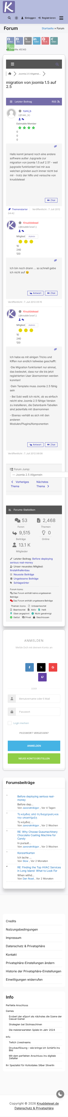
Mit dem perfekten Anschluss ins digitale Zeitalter (32, 1057)
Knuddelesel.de (48, 1103)
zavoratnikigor (31, 807)
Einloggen (30, 17)
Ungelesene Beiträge (26, 578)
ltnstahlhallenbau (20, 570)
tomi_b (27, 111)
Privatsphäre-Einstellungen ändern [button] (30, 963)
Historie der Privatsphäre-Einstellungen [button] (33, 971)
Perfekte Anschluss (17, 1005)
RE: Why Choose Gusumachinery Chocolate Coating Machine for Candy (37, 835)
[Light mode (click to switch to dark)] (16, 18)
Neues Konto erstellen (34, 758)
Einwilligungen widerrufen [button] (24, 979)
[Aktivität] (23, 119)
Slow (25, 860)
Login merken (21, 723)
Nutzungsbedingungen (22, 929)
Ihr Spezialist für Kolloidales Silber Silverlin (30, 1065)
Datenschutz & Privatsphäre (25, 946)
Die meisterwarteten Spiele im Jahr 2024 (32, 1029)
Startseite (48, 28)
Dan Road (28, 878)
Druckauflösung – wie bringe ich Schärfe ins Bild (34, 1049)
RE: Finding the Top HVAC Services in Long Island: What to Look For (39, 869)
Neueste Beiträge (24, 574)
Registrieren (49, 17)
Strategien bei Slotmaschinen (25, 1024)
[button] (9, 17)
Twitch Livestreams (20, 1042)
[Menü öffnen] (61, 18)
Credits (11, 921)
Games (10, 1011)
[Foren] (10, 73)
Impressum (13, 938)
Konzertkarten (26, 852)
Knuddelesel (30, 222)
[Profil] (19, 119)
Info (8, 1036)
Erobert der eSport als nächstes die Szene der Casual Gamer (35, 1017)
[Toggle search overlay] (9, 18)
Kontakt (11, 954)
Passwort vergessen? (34, 733)
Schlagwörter (21, 582)
